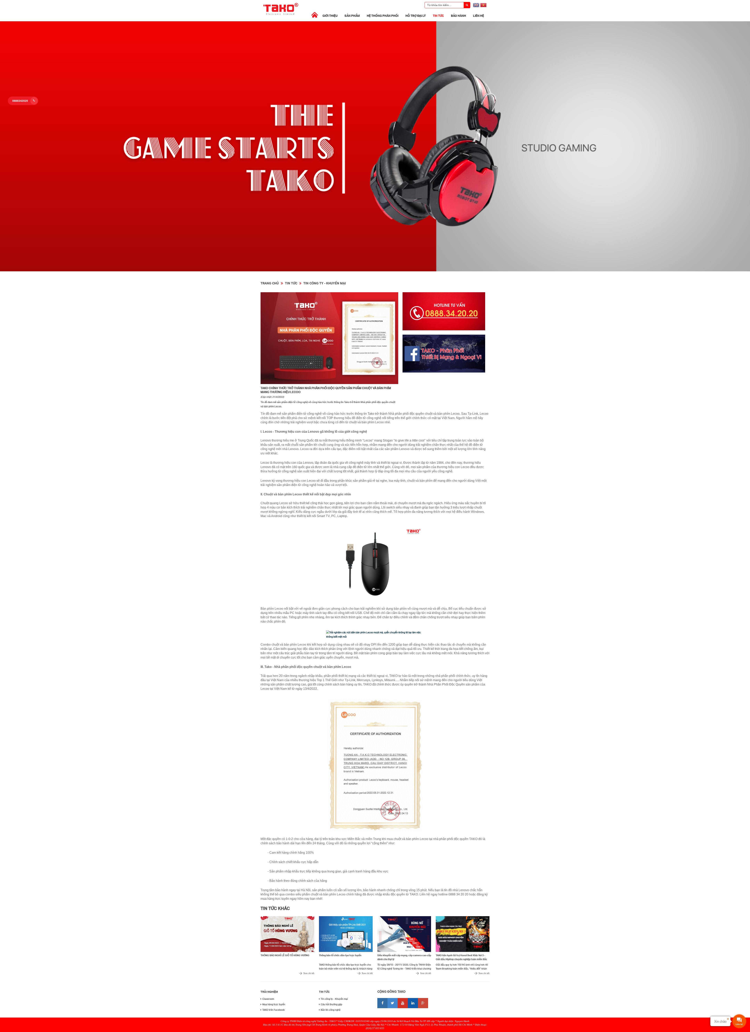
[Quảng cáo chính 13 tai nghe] (375, 270)
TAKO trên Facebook (273, 1009)
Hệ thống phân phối (382, 16)
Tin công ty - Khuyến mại (324, 283)
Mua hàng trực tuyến (273, 1004)
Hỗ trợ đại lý (415, 16)
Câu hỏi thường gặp (331, 1004)
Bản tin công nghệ (330, 1009)
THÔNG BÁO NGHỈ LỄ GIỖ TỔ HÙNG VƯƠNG (285, 955)
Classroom (268, 998)
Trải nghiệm (269, 991)
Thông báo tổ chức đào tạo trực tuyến (340, 955)
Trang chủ (270, 283)
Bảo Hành (458, 16)
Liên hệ (478, 16)
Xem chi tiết (308, 973)
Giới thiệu (330, 16)
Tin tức (438, 16)
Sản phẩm (352, 16)
